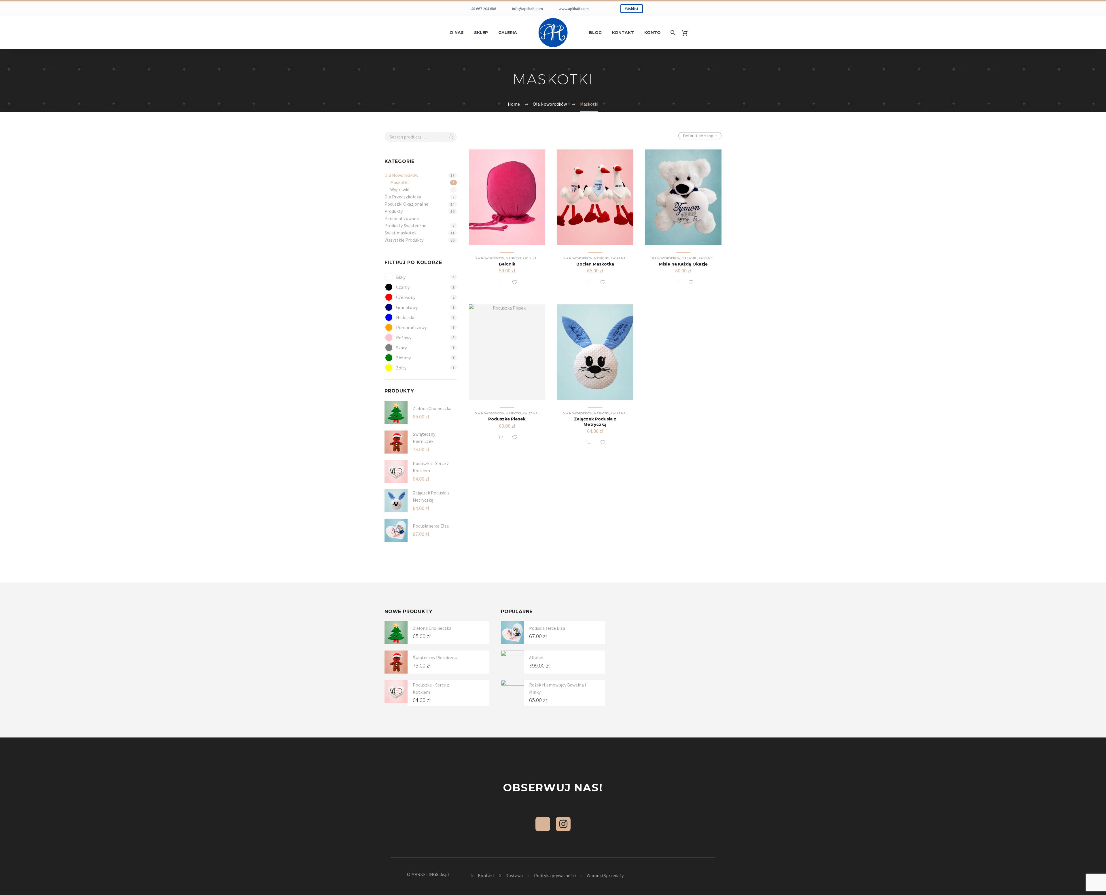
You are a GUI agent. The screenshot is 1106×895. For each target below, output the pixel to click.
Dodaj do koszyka (500, 437)
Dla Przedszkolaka (403, 197)
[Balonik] (507, 197)
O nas (457, 32)
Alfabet (536, 657)
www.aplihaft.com (574, 8)
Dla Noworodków (401, 175)
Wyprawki (399, 189)
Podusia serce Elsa (431, 526)
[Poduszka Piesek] (507, 352)
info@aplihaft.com (527, 8)
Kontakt (623, 32)
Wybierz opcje (500, 282)
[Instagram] (563, 824)
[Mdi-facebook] (542, 824)
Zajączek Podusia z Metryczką (595, 421)
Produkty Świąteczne (405, 225)
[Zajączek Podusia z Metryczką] (595, 352)
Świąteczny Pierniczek (435, 657)
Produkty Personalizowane (402, 214)
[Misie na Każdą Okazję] (683, 197)
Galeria (507, 32)
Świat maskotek (400, 233)
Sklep (481, 32)
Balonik (507, 264)
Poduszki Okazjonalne (406, 204)
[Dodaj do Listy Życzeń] (514, 282)
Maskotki (399, 182)
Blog (595, 32)
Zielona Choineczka (432, 408)
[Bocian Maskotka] (595, 197)
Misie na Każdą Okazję (683, 264)
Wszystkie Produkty (404, 240)
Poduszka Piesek (507, 419)
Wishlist (631, 8)
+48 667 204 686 (482, 8)
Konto (652, 32)
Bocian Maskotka (595, 264)
